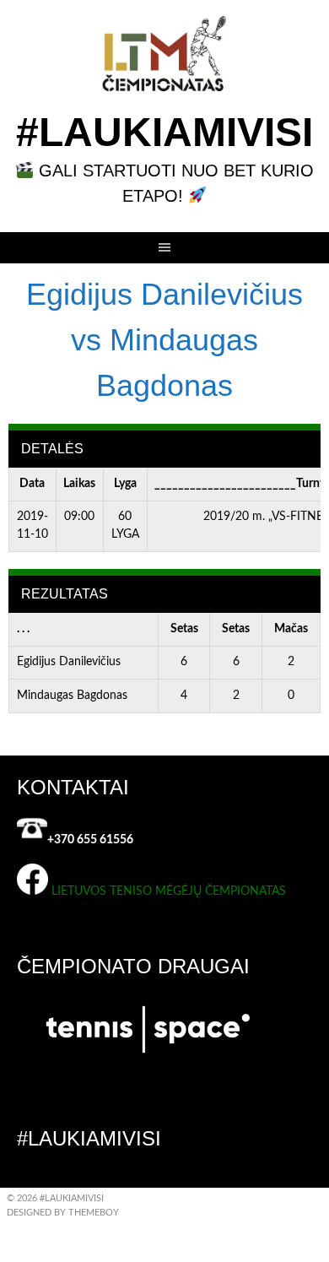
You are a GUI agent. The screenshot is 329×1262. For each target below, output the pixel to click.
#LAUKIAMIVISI (164, 132)
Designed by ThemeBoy (63, 1212)
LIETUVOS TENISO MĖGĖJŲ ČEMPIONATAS (168, 891)
